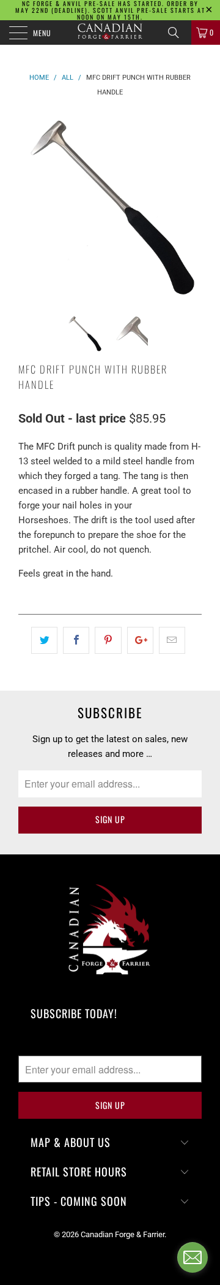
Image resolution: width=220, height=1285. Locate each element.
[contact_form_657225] (192, 1257)
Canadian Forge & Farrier (122, 1234)
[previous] (30, 204)
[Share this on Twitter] (44, 640)
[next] (190, 204)
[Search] (178, 32)
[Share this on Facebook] (76, 640)
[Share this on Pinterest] (108, 640)
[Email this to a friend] (172, 640)
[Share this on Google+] (140, 640)
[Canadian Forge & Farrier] (110, 32)
